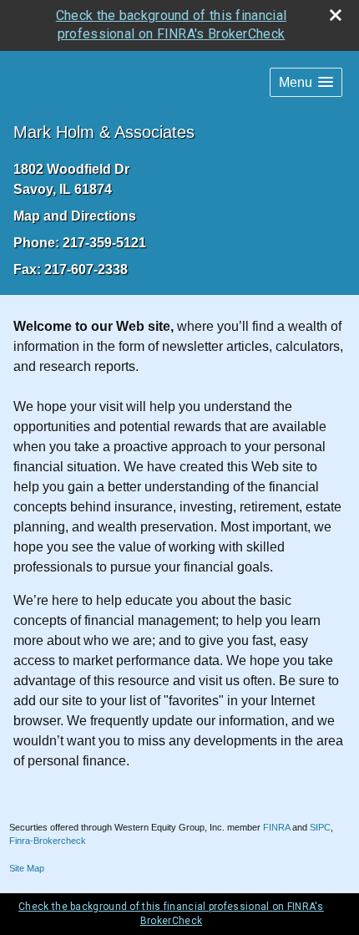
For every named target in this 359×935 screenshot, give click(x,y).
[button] (306, 82)
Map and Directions (74, 216)
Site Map (26, 868)
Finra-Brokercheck (47, 841)
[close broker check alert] (335, 15)
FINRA (276, 827)
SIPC (320, 827)
